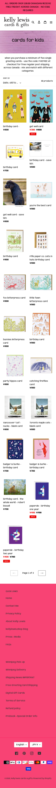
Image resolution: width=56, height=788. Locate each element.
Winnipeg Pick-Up (15, 662)
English (20, 744)
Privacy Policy (13, 613)
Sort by (6, 78)
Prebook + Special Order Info (21, 716)
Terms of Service (15, 701)
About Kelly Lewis (15, 621)
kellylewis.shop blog (17, 629)
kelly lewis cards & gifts (22, 778)
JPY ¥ (35, 744)
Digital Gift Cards (15, 693)
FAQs (8, 644)
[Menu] (51, 22)
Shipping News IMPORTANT (20, 677)
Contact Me (12, 606)
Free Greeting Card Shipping (22, 685)
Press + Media (13, 637)
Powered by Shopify (42, 778)
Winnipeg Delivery (16, 670)
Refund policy (13, 708)
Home (9, 598)
